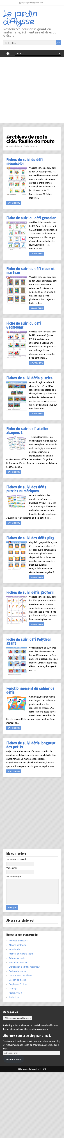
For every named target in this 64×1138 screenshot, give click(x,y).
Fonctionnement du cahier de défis (30, 690)
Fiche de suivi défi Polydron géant (28, 641)
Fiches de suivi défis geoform (30, 592)
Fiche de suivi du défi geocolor (31, 218)
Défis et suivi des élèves (20, 975)
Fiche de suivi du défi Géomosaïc (23, 325)
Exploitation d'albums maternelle (25, 967)
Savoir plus (14, 203)
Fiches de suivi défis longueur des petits (30, 745)
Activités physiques (18, 940)
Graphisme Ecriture (18, 984)
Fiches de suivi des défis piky (30, 538)
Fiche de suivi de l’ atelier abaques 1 (27, 430)
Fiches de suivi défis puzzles (29, 378)
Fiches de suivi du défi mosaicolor (24, 161)
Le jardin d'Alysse (20, 17)
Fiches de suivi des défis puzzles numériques (26, 489)
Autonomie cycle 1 (18, 958)
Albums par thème (17, 945)
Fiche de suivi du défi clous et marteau (30, 270)
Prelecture (14, 997)
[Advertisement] (32, 89)
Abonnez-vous (13, 1059)
